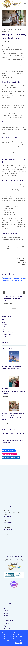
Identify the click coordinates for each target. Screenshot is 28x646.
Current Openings (8, 332)
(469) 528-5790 (7, 523)
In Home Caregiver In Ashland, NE (14, 433)
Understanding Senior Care (17, 413)
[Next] (24, 292)
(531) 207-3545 (7, 516)
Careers (4, 329)
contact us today (14, 251)
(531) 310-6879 (7, 536)
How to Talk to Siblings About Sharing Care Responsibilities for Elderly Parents (13, 417)
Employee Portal (7, 336)
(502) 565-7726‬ (7, 529)
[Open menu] (25, 4)
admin (6, 303)
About (3, 322)
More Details (6, 436)
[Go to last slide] (4, 292)
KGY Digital (18, 643)
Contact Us (5, 342)
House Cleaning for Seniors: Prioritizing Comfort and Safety (12, 299)
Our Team (4, 324)
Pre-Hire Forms (7, 334)
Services (4, 327)
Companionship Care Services (10, 632)
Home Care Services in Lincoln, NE (11, 638)
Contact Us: (8, 507)
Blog (3, 340)
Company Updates (6, 364)
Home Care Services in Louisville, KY (12, 636)
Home (3, 319)
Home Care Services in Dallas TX (11, 634)
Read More (6, 372)
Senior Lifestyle (6, 388)
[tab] (12, 308)
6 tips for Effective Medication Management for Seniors (20, 260)
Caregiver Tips (5, 413)
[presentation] (14, 285)
